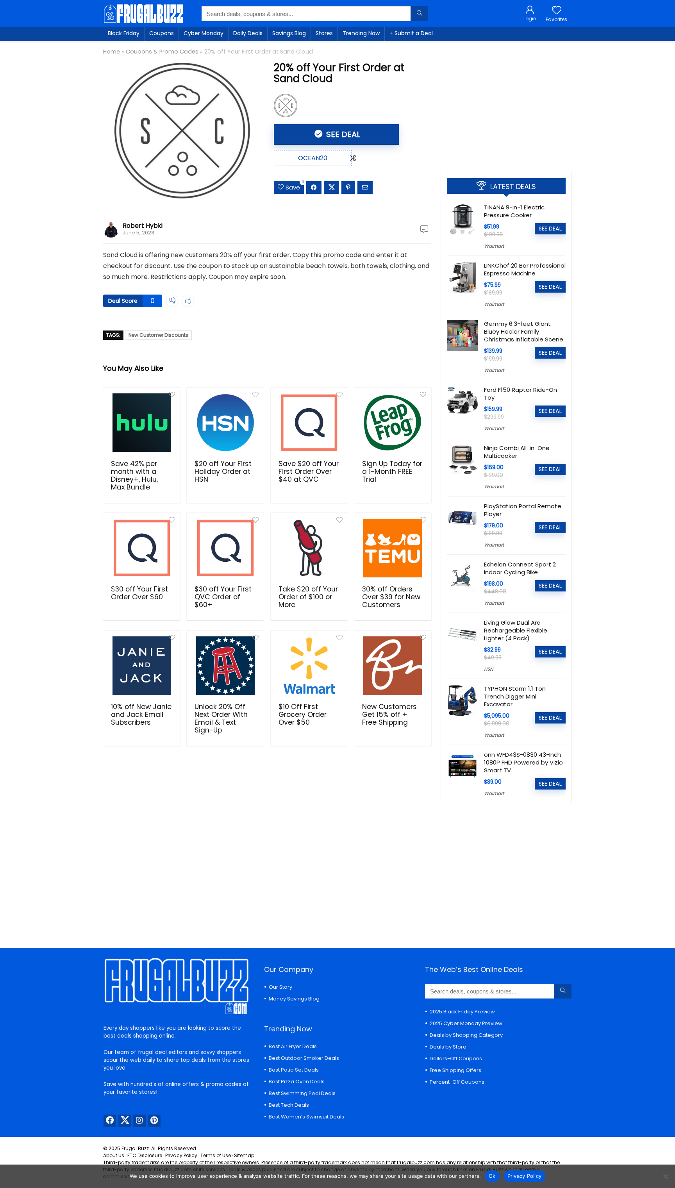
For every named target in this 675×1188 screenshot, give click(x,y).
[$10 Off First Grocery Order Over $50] (309, 665)
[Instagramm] (139, 1121)
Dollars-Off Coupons (456, 1058)
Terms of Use (215, 1155)
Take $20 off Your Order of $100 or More (308, 596)
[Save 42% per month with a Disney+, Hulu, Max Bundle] (141, 422)
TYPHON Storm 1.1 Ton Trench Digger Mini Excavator (515, 696)
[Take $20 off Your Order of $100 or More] (309, 548)
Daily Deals (247, 33)
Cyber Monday (203, 33)
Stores (324, 33)
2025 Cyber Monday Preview (466, 1023)
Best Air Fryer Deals (293, 1046)
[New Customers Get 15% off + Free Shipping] (392, 665)
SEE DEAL (342, 134)
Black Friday (123, 33)
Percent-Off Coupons (457, 1082)
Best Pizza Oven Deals (297, 1081)
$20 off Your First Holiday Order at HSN (223, 471)
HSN (488, 669)
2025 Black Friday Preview (462, 1011)
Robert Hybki (142, 225)
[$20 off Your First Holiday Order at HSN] (225, 422)
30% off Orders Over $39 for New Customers (391, 596)
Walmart (494, 246)
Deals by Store (448, 1046)
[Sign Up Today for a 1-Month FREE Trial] (392, 422)
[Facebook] (110, 1121)
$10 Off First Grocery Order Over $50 (303, 714)
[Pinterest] (154, 1121)
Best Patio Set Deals (294, 1070)
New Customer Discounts (158, 335)
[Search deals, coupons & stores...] (419, 13)
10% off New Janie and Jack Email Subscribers (141, 714)
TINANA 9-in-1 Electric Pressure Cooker (514, 211)
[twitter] (124, 1121)
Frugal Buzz (135, 1148)
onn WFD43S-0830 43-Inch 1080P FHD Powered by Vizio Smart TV (523, 762)
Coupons (161, 33)
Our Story (280, 987)
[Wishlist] (556, 10)
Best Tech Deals (289, 1105)
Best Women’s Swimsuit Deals (306, 1116)
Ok (492, 1176)
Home (111, 51)
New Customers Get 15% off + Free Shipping (389, 714)
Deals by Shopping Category (466, 1035)
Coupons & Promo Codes (162, 51)
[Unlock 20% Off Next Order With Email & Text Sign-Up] (225, 665)
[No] (665, 1176)
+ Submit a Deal (411, 33)
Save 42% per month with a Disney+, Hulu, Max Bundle (134, 475)
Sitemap (244, 1155)
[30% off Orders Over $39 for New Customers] (392, 548)
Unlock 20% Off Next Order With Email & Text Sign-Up (221, 718)
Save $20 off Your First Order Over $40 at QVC (309, 471)
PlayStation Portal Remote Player (522, 510)
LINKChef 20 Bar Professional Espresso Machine (525, 269)
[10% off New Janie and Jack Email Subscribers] (141, 665)
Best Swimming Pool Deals (302, 1093)
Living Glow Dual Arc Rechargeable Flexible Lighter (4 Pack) (515, 630)
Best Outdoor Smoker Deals (304, 1058)
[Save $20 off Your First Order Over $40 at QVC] (309, 422)
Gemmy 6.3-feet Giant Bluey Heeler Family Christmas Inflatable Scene (523, 331)
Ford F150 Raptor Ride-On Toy (520, 394)
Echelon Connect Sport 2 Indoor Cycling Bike (520, 568)
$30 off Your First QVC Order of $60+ (223, 596)
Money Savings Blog (294, 998)
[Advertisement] (506, 103)
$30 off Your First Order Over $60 (139, 593)
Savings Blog (289, 33)
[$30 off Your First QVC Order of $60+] (225, 548)
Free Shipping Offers (455, 1070)
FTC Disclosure (144, 1155)
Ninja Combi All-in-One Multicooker (517, 452)
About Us (113, 1155)
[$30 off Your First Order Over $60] (141, 548)
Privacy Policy (181, 1155)
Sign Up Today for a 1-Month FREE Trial (392, 471)
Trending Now (361, 33)
